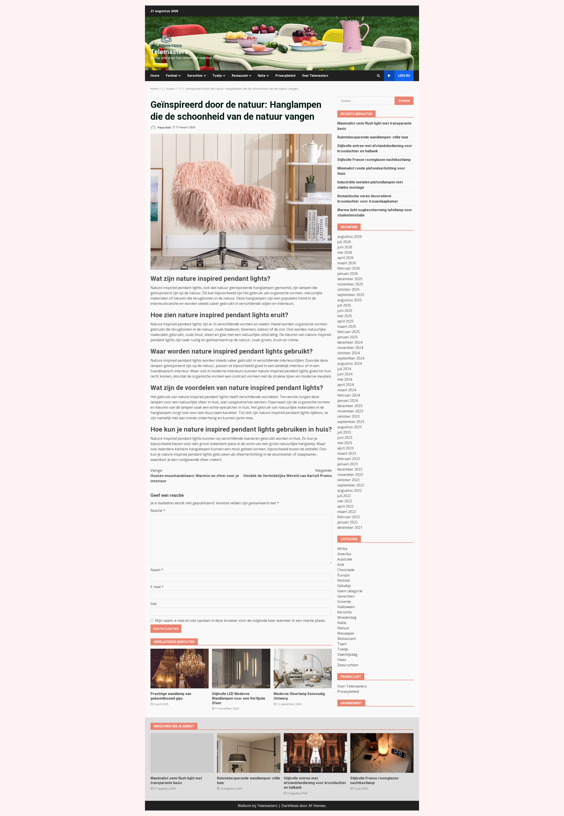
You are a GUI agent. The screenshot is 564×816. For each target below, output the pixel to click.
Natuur (343, 627)
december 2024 (349, 342)
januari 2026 (347, 273)
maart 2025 (346, 326)
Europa (343, 574)
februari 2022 (348, 516)
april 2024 (345, 384)
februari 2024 (348, 395)
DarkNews (290, 805)
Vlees (341, 659)
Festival (171, 75)
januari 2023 (347, 463)
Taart (342, 643)
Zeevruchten (347, 664)
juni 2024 (344, 373)
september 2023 (350, 421)
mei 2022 (344, 500)
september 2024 (350, 358)
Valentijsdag (347, 654)
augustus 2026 (349, 236)
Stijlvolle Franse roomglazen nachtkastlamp (374, 159)
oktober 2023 (348, 416)
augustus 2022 (349, 490)
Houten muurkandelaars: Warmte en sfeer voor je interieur (194, 475)
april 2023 (345, 447)
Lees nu (404, 75)
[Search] (378, 75)
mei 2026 (344, 252)
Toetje (217, 75)
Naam (156, 569)
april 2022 (345, 506)
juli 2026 (344, 241)
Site (153, 603)
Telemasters (169, 52)
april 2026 (345, 257)
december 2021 (349, 527)
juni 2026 (344, 246)
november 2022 (350, 474)
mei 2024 (344, 379)
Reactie (157, 510)
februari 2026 (348, 268)
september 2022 (350, 485)
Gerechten (194, 75)
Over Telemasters (315, 75)
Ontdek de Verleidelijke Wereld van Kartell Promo (287, 473)
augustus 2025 (349, 299)
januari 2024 (347, 400)
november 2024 (350, 347)
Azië (340, 564)
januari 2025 (347, 336)
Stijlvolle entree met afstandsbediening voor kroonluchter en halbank (315, 753)
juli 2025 (344, 305)
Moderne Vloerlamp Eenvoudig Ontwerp (303, 668)
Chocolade (345, 569)
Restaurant (240, 75)
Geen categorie (349, 590)
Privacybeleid (285, 75)
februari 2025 (348, 331)
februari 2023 (348, 458)
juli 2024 (344, 368)
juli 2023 (344, 432)
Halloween (346, 606)
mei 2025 (344, 315)
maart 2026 (346, 262)
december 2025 (349, 278)
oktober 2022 (348, 479)
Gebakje (344, 585)
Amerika (344, 553)
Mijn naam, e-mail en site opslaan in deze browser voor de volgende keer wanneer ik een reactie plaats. (240, 620)
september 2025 (350, 294)
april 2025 (345, 321)
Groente (344, 601)
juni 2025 (344, 310)
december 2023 (349, 405)
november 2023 (350, 410)
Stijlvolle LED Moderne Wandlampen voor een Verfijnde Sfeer (241, 668)
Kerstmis (344, 611)
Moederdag (346, 617)
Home (154, 75)
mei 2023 (344, 442)
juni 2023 (344, 437)
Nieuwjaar (345, 633)
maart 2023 (346, 453)
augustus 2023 (349, 426)
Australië (344, 559)
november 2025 (350, 283)
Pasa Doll (164, 127)
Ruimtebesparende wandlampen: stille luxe (372, 137)
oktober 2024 (348, 352)
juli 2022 (344, 495)
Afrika (342, 548)
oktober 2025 (348, 289)
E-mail (156, 586)
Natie (261, 75)
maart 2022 (346, 511)
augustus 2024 (349, 363)
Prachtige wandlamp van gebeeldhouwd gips (179, 668)
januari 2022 (347, 522)
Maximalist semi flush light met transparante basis (182, 753)
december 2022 (349, 469)
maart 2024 (346, 389)
